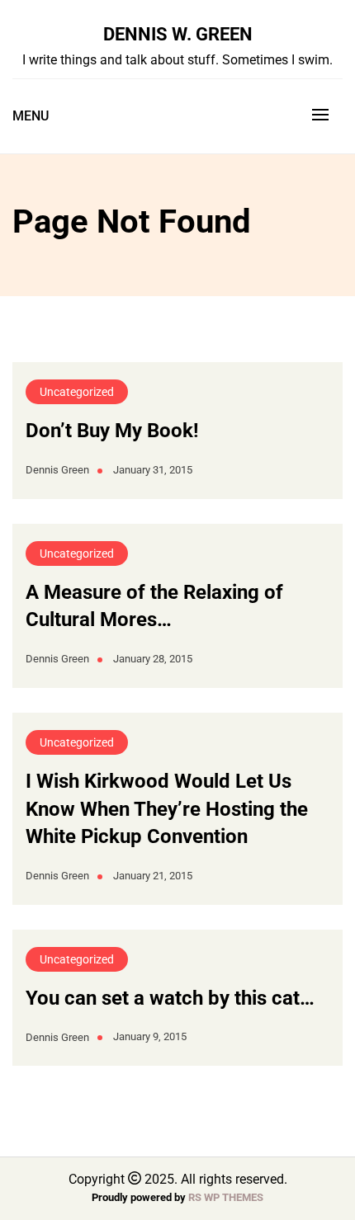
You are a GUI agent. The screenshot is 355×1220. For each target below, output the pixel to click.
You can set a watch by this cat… (170, 998)
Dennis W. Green (178, 34)
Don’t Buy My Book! (112, 430)
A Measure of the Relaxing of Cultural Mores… (154, 606)
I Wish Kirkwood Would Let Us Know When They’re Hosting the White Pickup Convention (167, 809)
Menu (30, 116)
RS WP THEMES (225, 1197)
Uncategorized (77, 391)
